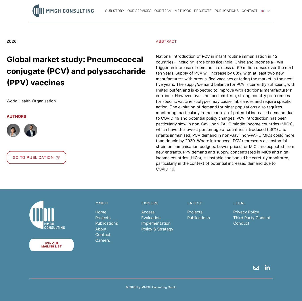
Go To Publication (33, 157)
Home (100, 212)
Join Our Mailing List (51, 245)
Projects (203, 11)
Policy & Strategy (157, 229)
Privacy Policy (246, 212)
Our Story (114, 11)
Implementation (156, 223)
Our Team (163, 11)
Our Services (139, 11)
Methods (183, 11)
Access (148, 212)
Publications (227, 11)
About (101, 229)
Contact (250, 11)
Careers (102, 240)
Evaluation (151, 217)
